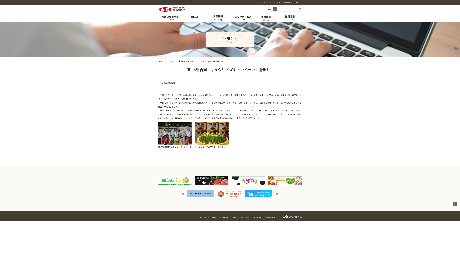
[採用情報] (290, 17)
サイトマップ (258, 218)
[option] (186, 193)
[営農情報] (218, 17)
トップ (161, 61)
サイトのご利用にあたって (241, 218)
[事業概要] (266, 17)
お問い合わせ (270, 218)
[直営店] (194, 17)
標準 (269, 9)
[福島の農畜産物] (170, 17)
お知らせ (171, 61)
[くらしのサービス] (242, 17)
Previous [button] (182, 193)
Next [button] (277, 193)
